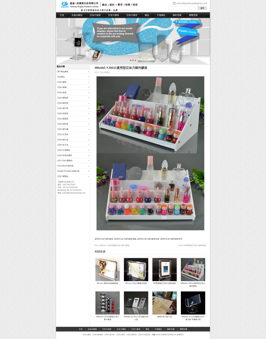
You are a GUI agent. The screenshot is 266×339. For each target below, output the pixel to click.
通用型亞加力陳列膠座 (104, 239)
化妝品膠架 (77, 15)
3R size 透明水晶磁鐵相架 (107, 283)
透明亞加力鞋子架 (164, 317)
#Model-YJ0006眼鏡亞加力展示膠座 (112, 245)
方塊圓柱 (161, 15)
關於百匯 (177, 15)
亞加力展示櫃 (62, 129)
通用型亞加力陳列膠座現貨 (148, 239)
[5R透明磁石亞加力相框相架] (164, 280)
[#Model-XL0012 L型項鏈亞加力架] (136, 314)
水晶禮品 (61, 77)
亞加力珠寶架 (62, 113)
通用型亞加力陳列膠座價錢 (125, 239)
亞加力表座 (61, 92)
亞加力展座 (132, 15)
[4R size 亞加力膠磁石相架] (136, 280)
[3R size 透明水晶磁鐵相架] (107, 280)
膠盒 (147, 15)
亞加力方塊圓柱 (63, 150)
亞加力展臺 (61, 87)
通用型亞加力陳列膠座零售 (171, 239)
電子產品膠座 (62, 72)
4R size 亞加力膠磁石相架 (136, 283)
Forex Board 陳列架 (65, 166)
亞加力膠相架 (62, 98)
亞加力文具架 (62, 134)
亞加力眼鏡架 (62, 119)
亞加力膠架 (113, 15)
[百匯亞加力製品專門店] (99, 11)
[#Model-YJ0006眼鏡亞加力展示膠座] (107, 314)
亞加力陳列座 (62, 103)
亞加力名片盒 (62, 145)
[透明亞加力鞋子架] (164, 314)
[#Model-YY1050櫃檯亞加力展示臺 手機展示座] (193, 314)
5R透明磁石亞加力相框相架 (192, 245)
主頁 (62, 15)
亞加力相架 (95, 15)
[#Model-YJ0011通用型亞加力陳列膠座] (193, 280)
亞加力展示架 (62, 108)
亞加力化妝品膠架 (64, 155)
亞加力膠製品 (105, 72)
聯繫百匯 (193, 15)
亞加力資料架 (62, 124)
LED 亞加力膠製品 (65, 160)
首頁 (96, 72)
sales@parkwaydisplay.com (191, 3)
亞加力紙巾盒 (62, 140)
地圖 (153, 334)
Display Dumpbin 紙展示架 (68, 171)
